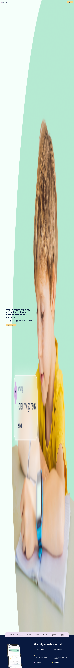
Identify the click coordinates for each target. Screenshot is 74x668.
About (40, 2)
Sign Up (70, 2)
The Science (34, 2)
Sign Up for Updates (11, 325)
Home (29, 2)
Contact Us (45, 2)
